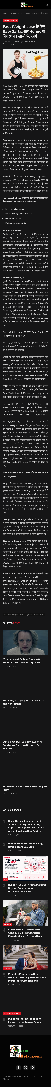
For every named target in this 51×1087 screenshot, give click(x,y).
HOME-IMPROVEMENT (12, 1013)
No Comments (29, 42)
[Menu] (4, 5)
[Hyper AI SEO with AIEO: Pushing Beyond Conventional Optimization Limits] (25, 868)
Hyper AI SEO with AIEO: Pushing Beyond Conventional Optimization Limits (27, 888)
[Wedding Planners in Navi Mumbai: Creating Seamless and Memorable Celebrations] (25, 957)
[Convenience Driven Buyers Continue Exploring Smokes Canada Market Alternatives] (25, 913)
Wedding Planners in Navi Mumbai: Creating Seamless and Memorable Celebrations (27, 977)
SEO (5, 879)
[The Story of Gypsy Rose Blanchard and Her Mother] (25, 683)
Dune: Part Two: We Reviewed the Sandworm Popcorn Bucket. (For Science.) (23, 745)
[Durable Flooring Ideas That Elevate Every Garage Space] (25, 1002)
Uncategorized (10, 20)
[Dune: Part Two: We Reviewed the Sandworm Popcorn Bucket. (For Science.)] (25, 725)
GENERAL (7, 924)
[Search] (46, 5)
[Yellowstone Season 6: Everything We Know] (25, 770)
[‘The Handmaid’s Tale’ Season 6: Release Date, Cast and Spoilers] (25, 642)
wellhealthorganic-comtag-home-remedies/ (24, 614)
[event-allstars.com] (26, 4)
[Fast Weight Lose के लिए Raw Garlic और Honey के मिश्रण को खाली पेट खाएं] (25, 78)
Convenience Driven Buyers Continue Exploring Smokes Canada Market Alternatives (25, 932)
